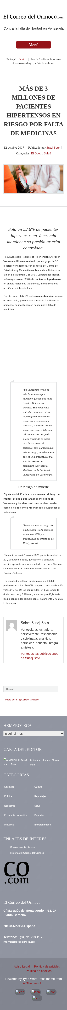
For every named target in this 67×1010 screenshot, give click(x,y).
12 (6, 147)
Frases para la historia (22, 847)
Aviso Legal (22, 966)
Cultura (38, 786)
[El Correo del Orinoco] (33, 16)
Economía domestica (15, 815)
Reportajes (40, 796)
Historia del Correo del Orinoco (27, 852)
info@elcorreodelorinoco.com (19, 941)
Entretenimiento (43, 824)
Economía (9, 805)
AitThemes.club (33, 983)
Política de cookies (39, 971)
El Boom (36, 153)
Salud (47, 153)
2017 (21, 147)
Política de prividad (47, 966)
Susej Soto (53, 147)
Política (8, 796)
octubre (13, 147)
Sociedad (9, 786)
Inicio (22, 59)
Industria (9, 824)
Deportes (39, 815)
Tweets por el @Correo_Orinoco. (21, 699)
